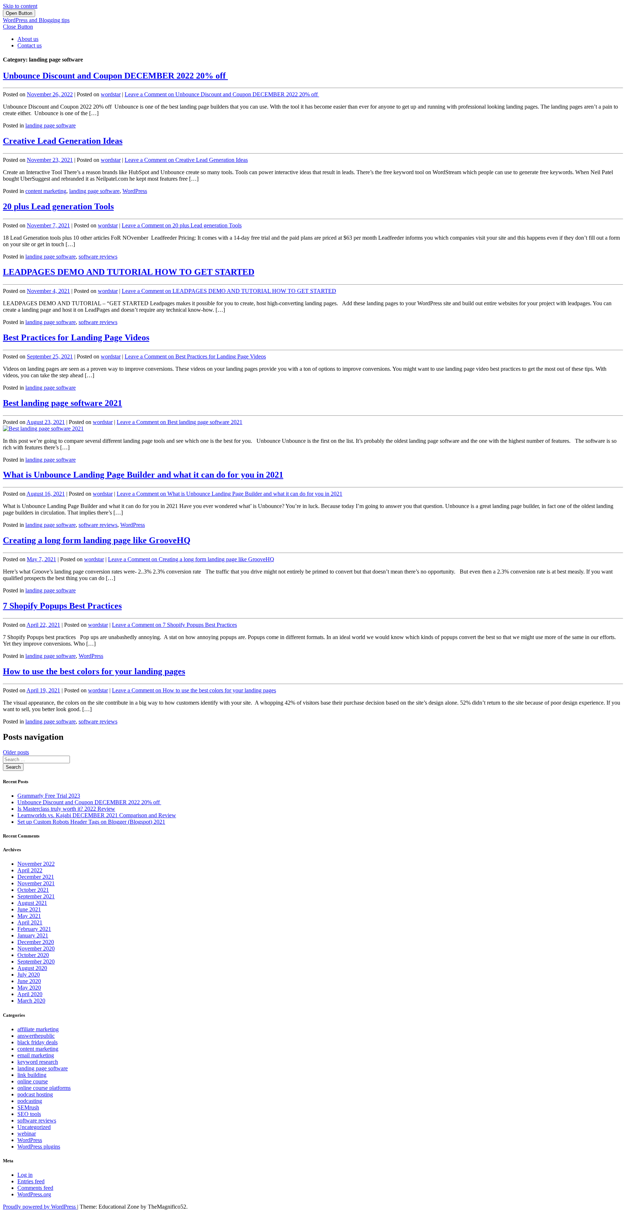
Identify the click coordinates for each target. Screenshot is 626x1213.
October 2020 (33, 955)
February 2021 (34, 929)
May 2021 (29, 916)
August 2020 (32, 968)
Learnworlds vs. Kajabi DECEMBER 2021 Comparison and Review (96, 815)
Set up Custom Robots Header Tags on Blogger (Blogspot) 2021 (91, 822)
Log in (25, 1175)
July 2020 (28, 974)
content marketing (45, 191)
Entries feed (31, 1181)
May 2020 (29, 988)
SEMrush (28, 1107)
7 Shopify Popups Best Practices (62, 605)
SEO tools (29, 1114)
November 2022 (36, 864)
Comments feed (35, 1188)
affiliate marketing (38, 1029)
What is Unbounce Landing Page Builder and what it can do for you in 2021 (143, 474)
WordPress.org (34, 1194)
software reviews (98, 256)
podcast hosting (35, 1094)
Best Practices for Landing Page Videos (76, 337)
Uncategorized (34, 1127)
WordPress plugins (38, 1146)
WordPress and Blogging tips (36, 20)
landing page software (50, 125)
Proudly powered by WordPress (40, 1207)
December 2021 (35, 877)
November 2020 (36, 948)
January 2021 (32, 935)
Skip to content (20, 6)
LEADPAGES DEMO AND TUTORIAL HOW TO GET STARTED (128, 272)
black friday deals (37, 1042)
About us (27, 39)
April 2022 (29, 870)
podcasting (29, 1101)
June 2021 (29, 909)
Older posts (16, 752)
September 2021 (36, 896)
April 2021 (29, 922)
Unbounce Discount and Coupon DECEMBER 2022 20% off (115, 75)
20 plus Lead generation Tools (58, 206)
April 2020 (29, 994)
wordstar (111, 94)
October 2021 (33, 890)
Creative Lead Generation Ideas (62, 141)
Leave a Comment (222, 94)
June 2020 (29, 981)
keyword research (37, 1062)
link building (31, 1075)
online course (32, 1081)
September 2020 (36, 961)
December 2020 (35, 942)
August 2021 (32, 903)
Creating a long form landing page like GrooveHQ (97, 540)
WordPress (134, 191)
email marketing (35, 1055)
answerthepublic (36, 1036)
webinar (26, 1133)
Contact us (29, 45)
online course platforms (44, 1088)
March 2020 (31, 1001)
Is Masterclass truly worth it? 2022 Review (66, 809)
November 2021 (36, 883)
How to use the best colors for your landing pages (94, 671)
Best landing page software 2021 (62, 403)
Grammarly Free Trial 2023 (48, 796)
